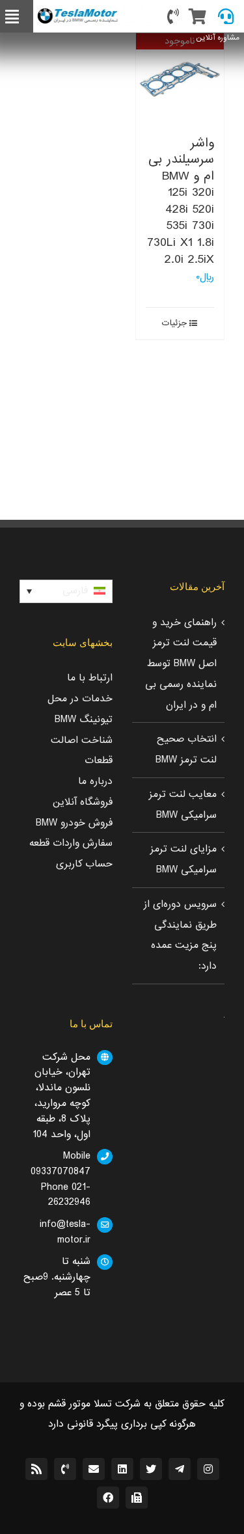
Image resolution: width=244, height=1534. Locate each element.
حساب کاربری (84, 864)
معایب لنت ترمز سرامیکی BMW (183, 805)
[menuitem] (66, 591)
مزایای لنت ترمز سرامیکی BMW (183, 859)
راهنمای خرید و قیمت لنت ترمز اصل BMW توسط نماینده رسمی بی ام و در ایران (181, 664)
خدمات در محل (80, 698)
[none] (66, 591)
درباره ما (95, 781)
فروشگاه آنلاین (83, 802)
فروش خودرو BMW (74, 823)
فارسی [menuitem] (75, 591)
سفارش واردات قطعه (71, 843)
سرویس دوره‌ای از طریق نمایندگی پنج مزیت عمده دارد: (180, 935)
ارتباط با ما (90, 678)
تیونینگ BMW (84, 719)
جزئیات (174, 323)
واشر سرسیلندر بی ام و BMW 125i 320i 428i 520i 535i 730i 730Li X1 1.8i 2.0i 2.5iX (180, 201)
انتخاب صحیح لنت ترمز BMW (186, 749)
